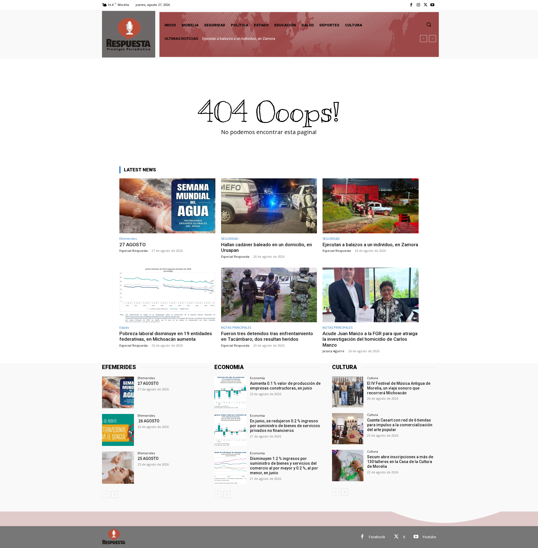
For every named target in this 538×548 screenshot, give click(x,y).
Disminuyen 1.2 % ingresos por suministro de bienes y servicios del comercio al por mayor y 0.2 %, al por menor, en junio (284, 465)
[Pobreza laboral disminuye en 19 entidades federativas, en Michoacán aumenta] (167, 295)
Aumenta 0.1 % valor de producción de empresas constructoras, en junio (285, 385)
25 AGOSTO (148, 458)
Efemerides (128, 238)
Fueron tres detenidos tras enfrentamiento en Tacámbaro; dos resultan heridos (267, 336)
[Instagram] (418, 4)
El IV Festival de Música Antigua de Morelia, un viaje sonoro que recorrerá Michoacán (398, 388)
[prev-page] (105, 494)
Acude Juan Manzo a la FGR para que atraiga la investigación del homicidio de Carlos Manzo (370, 339)
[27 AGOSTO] (167, 205)
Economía (257, 377)
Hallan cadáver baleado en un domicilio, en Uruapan (266, 247)
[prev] (423, 38)
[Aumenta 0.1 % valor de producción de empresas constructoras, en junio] (230, 392)
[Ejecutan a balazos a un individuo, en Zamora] (371, 205)
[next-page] (114, 494)
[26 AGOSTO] (118, 430)
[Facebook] (411, 4)
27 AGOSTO (132, 244)
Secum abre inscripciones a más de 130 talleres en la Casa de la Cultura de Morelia (400, 462)
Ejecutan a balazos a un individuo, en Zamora (370, 244)
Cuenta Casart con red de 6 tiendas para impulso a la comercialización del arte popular (399, 425)
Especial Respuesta (133, 250)
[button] (428, 24)
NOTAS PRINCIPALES (236, 327)
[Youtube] (432, 4)
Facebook (377, 537)
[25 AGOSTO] (118, 467)
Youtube (429, 537)
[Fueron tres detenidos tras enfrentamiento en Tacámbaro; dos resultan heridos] (269, 295)
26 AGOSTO (148, 421)
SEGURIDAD (229, 238)
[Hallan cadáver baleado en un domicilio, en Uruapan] (269, 205)
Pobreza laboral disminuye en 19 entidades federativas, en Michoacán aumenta (269, 38)
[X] (425, 4)
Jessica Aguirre (333, 351)
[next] (432, 38)
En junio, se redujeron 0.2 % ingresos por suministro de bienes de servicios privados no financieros (285, 426)
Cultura (372, 377)
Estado (124, 327)
